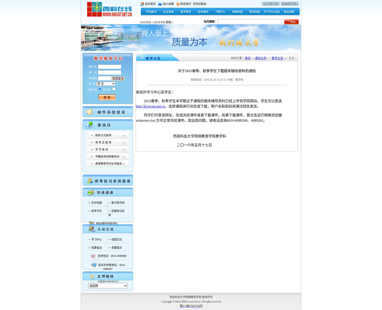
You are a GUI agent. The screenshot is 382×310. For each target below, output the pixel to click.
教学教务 (185, 11)
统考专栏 (96, 211)
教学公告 (277, 58)
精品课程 (289, 11)
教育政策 (254, 11)
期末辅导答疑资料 (106, 223)
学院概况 (151, 11)
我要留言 (96, 247)
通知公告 (261, 58)
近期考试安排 (116, 213)
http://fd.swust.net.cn (150, 106)
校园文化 (116, 239)
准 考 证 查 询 (103, 142)
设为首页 (151, 4)
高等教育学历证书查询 (108, 163)
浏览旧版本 (199, 4)
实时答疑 (96, 202)
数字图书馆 (118, 202)
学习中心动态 (272, 11)
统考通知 (203, 11)
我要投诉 (116, 247)
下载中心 (220, 11)
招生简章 (168, 11)
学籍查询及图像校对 (107, 156)
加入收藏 (169, 4)
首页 (248, 58)
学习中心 (96, 239)
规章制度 (237, 11)
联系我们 (185, 4)
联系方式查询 (103, 135)
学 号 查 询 (101, 149)
